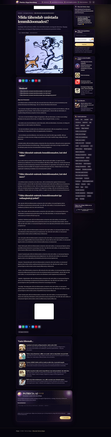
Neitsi (89, 166)
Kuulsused (88, 143)
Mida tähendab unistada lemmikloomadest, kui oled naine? (35, 91)
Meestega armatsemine (81, 154)
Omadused (78, 169)
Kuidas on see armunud (81, 131)
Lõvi (91, 146)
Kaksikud (83, 125)
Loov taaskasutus (84, 146)
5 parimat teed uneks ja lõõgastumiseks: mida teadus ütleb (41, 345)
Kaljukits (77, 128)
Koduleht (20, 13)
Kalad (88, 125)
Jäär (90, 122)
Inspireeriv (85, 122)
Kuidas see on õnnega (80, 134)
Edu (81, 119)
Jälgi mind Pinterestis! (23, 99)
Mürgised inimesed (80, 157)
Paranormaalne (79, 178)
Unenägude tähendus (28, 13)
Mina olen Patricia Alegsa (83, 6)
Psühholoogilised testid (87, 181)
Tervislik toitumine (80, 190)
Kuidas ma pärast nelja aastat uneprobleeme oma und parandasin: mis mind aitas (47, 371)
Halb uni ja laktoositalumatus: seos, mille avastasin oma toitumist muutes (45, 379)
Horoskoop (78, 122)
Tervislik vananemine (80, 193)
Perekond (86, 178)
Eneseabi (86, 119)
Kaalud (77, 125)
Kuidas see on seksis (80, 140)
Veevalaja (82, 198)
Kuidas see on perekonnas (81, 137)
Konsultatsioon (22, 403)
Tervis (86, 187)
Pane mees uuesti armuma (82, 172)
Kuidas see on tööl (80, 143)
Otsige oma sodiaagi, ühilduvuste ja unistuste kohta (84, 210)
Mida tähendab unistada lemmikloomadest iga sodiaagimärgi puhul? (38, 95)
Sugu (82, 187)
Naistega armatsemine (81, 166)
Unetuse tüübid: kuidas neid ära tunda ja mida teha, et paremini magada (45, 362)
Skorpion (83, 184)
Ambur (77, 119)
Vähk (77, 198)
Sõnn (89, 184)
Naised (87, 157)
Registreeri (84, 44)
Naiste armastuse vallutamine (82, 160)
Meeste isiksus (79, 148)
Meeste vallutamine (80, 151)
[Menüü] (93, 2)
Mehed (89, 154)
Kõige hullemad (85, 128)
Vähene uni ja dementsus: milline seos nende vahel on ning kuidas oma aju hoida (47, 354)
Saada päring (65, 417)
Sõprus (77, 187)
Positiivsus (78, 181)
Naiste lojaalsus (87, 163)
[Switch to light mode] (90, 2)
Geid (91, 119)
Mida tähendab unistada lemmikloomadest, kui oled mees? (35, 93)
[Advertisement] (44, 7)
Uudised (89, 195)
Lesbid (77, 146)
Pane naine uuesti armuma (82, 175)
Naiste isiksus (79, 163)
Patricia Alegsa (25, 32)
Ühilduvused (90, 193)
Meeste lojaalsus (88, 148)
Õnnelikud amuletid (86, 169)
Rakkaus (77, 184)
